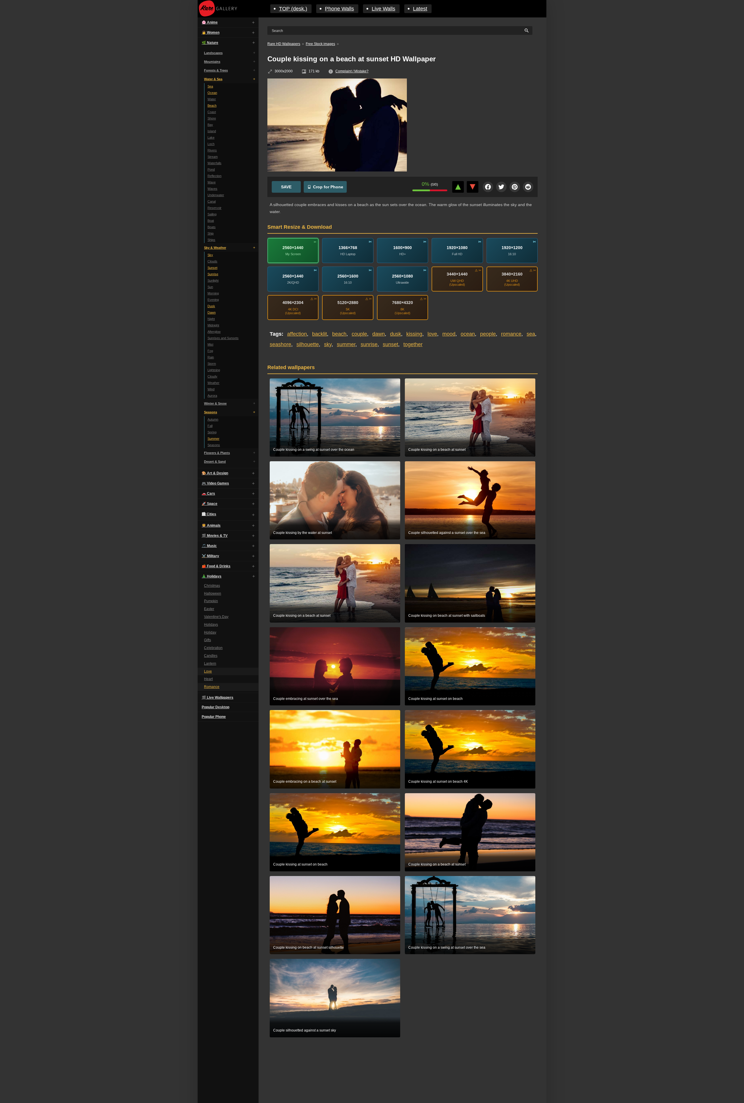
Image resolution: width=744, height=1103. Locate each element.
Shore (212, 118)
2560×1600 (347, 275)
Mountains (212, 61)
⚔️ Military (210, 556)
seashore (280, 344)
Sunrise (213, 274)
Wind (211, 389)
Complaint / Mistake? (352, 71)
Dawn (212, 312)
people (488, 334)
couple (359, 334)
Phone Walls (339, 9)
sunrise (369, 344)
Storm (212, 363)
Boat (211, 220)
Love (208, 671)
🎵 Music (209, 546)
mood (448, 334)
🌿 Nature (210, 43)
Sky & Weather (215, 247)
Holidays (211, 625)
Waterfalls (214, 163)
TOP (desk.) (293, 9)
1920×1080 (457, 247)
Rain (211, 357)
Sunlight (213, 280)
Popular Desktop (215, 707)
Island (212, 131)
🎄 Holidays (211, 576)
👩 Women (210, 33)
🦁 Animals (211, 525)
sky (328, 344)
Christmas (212, 586)
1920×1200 (512, 247)
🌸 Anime (210, 22)
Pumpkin (211, 601)
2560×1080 (402, 275)
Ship (211, 233)
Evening (213, 299)
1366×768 (348, 247)
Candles (210, 656)
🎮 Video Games (215, 483)
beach (339, 334)
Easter (209, 609)
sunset (390, 344)
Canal (212, 201)
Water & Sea (213, 79)
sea (531, 334)
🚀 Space (209, 504)
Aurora (212, 395)
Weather (213, 383)
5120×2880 (347, 302)
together (413, 344)
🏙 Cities (209, 514)
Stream (213, 156)
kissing (414, 334)
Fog (210, 351)
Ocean (212, 92)
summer (346, 344)
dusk (395, 334)
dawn (378, 334)
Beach (212, 105)
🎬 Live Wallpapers (217, 698)
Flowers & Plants (217, 453)
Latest (420, 9)
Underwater (216, 195)
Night (211, 319)
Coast (212, 112)
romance (511, 334)
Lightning (214, 370)
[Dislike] (472, 187)
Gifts (207, 640)
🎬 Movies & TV (215, 536)
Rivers (212, 150)
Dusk (211, 306)
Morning (213, 293)
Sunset (212, 267)
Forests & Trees (216, 70)
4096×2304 (292, 302)
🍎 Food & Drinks (216, 566)
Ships (211, 240)
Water (212, 99)
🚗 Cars (208, 493)
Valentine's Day (216, 617)
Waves (212, 188)
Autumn (213, 419)
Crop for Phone (328, 187)
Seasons (210, 412)
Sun (210, 287)
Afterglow (214, 331)
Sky (210, 255)
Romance (211, 687)
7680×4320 (402, 302)
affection (297, 334)
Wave (212, 182)
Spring (212, 432)
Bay (210, 124)
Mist (210, 344)
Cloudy (212, 376)
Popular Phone (214, 717)
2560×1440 (292, 247)
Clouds (212, 261)
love (432, 334)
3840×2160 (512, 274)
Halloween (212, 593)
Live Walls (383, 9)
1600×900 (402, 247)
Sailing (212, 214)
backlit (319, 334)
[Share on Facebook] (488, 187)
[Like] (458, 187)
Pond (211, 169)
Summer (213, 438)
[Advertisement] (476, 120)
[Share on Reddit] (528, 187)
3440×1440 (457, 274)
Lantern (210, 664)
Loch (211, 144)
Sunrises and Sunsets (223, 338)
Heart (208, 679)
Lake (211, 137)
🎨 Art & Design (215, 473)
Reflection (214, 176)
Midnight (213, 325)
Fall (210, 426)
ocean (468, 334)
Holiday (210, 632)
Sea (210, 86)
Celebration (213, 648)
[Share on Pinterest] (514, 187)
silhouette (307, 344)
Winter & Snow (215, 403)
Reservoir (214, 208)
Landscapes (213, 53)
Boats (212, 227)
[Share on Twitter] (501, 187)
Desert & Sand (215, 461)
